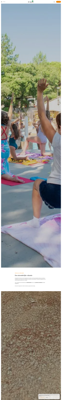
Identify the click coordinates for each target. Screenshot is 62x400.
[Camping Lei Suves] (31, 1)
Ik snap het (42, 397)
